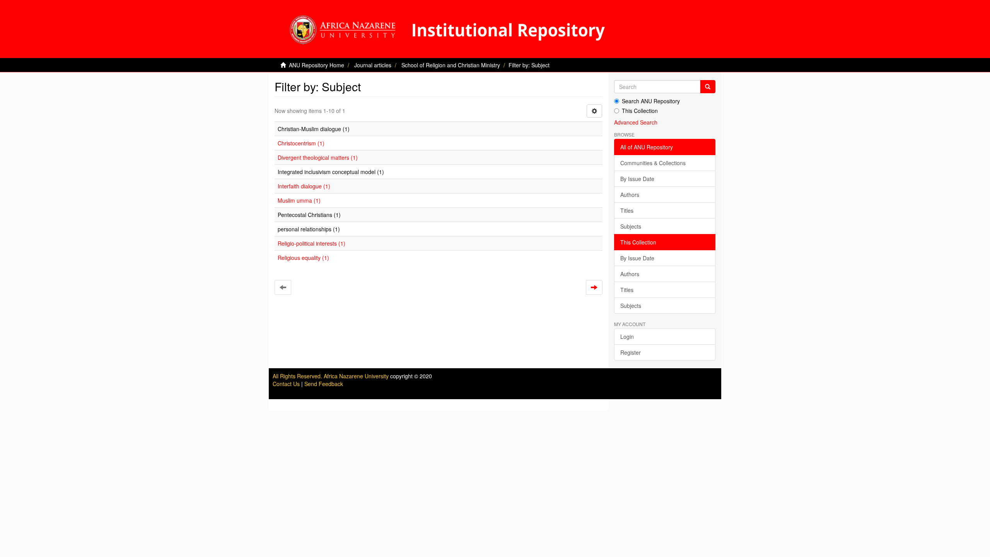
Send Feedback (323, 384)
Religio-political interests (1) (311, 243)
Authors (629, 194)
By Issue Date (637, 179)
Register (630, 352)
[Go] (707, 86)
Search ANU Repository (651, 101)
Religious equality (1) (303, 257)
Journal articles (372, 65)
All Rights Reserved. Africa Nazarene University (331, 376)
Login (627, 336)
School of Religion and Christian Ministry (450, 65)
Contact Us (286, 384)
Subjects (630, 226)
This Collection (640, 110)
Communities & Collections (653, 163)
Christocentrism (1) (301, 143)
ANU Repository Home (316, 65)
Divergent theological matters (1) (318, 157)
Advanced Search (635, 122)
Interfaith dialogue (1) (304, 186)
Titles (626, 210)
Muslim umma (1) (299, 200)
